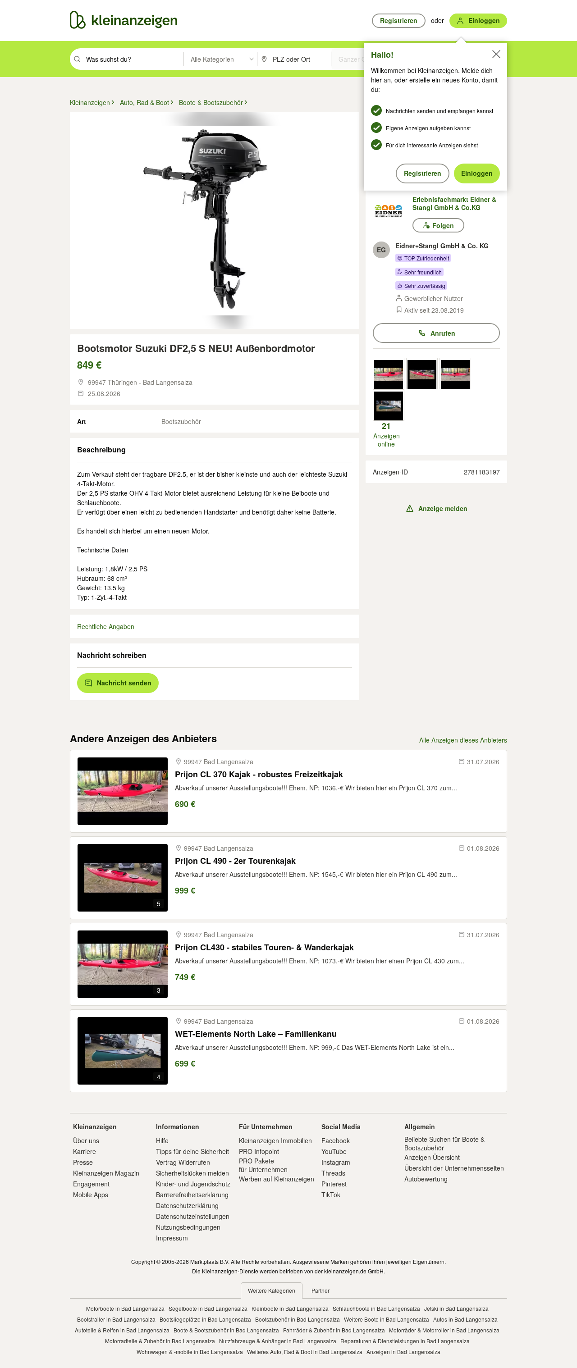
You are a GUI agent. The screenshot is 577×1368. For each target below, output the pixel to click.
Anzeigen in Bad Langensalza (403, 1351)
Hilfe (162, 1140)
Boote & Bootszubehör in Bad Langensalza (226, 1330)
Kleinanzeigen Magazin (106, 1172)
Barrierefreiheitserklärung (192, 1194)
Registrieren (422, 173)
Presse (83, 1162)
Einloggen (477, 173)
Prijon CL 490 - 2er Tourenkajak (235, 861)
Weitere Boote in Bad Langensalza (386, 1319)
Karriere (84, 1151)
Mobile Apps (90, 1194)
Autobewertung (426, 1178)
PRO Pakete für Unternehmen (263, 1165)
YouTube (334, 1151)
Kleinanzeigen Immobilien (275, 1140)
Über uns (86, 1140)
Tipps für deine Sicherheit (192, 1151)
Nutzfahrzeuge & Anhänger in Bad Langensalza (277, 1341)
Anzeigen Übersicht (432, 1157)
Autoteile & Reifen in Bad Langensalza (122, 1330)
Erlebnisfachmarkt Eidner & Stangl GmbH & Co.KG (454, 203)
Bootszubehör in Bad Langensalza (297, 1319)
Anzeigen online (386, 434)
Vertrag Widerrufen (183, 1162)
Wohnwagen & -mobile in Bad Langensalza (190, 1351)
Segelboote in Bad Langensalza (208, 1308)
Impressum (172, 1237)
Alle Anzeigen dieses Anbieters (463, 739)
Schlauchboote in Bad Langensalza (376, 1308)
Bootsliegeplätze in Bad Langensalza (205, 1319)
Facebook (335, 1140)
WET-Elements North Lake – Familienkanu (256, 1034)
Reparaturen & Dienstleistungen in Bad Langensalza (405, 1341)
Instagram (335, 1162)
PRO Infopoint (259, 1151)
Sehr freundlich (423, 272)
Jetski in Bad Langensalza (456, 1308)
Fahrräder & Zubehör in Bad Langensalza (334, 1330)
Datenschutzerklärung (187, 1205)
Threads (333, 1172)
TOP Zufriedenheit (426, 258)
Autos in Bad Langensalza (465, 1319)
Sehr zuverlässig (424, 285)
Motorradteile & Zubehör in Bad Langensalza (160, 1341)
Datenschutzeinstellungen (192, 1216)
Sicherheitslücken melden (192, 1172)
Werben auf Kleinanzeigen (276, 1178)
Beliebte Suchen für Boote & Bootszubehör (444, 1143)
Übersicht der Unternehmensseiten (454, 1167)
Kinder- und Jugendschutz (193, 1183)
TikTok (330, 1194)
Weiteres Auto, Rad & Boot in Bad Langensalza (304, 1351)
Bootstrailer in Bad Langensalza (116, 1319)
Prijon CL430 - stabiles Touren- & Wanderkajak (264, 947)
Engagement (91, 1183)
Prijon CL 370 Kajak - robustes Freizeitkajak (259, 774)
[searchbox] (133, 59)
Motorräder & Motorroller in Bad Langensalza (444, 1330)
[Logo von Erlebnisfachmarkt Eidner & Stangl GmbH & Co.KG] (392, 211)
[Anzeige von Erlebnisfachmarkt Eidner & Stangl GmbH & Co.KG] (388, 373)
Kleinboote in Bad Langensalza (290, 1308)
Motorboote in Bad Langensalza (125, 1308)
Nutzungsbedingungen (188, 1226)
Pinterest (334, 1183)
